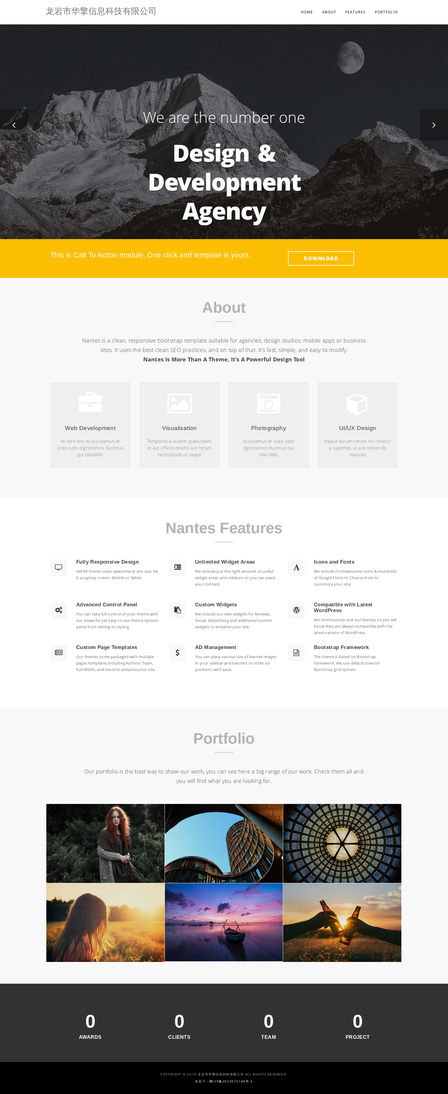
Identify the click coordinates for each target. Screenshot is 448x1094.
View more (105, 843)
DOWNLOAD (321, 258)
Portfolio (386, 12)
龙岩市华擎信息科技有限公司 (101, 12)
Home (307, 12)
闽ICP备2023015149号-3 (231, 1081)
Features (355, 12)
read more (90, 460)
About (329, 12)
